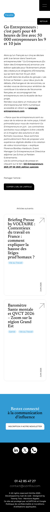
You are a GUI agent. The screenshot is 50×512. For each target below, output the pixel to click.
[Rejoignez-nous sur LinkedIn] (16, 450)
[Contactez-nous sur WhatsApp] (34, 450)
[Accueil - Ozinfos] (8, 5)
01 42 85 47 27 (25, 481)
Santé (12, 331)
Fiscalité (9, 15)
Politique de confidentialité (18, 504)
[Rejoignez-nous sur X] (25, 450)
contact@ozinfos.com (25, 486)
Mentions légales (31, 498)
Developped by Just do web (18, 496)
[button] (44, 5)
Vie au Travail (15, 263)
